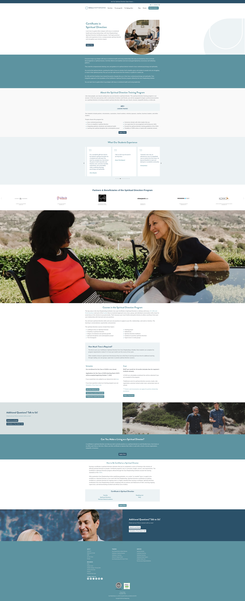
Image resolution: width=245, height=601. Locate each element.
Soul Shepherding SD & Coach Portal (120, 559)
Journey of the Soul (91, 569)
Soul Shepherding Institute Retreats (119, 551)
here (117, 379)
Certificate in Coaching (116, 555)
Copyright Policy (122, 593)
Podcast (89, 571)
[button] (161, 163)
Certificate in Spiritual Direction (118, 553)
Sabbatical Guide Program (142, 557)
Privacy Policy (122, 592)
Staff (88, 555)
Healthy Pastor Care (141, 559)
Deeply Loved (90, 566)
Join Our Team (90, 557)
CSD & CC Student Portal (117, 557)
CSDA (100, 472)
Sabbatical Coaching (141, 555)
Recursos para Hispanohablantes (144, 561)
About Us (89, 551)
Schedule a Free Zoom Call (93, 385)
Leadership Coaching (141, 553)
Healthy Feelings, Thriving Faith (94, 567)
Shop (88, 564)
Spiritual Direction (140, 551)
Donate (88, 558)
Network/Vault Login (91, 573)
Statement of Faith (91, 553)
